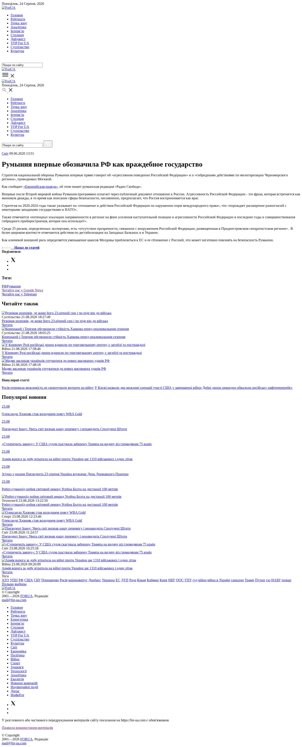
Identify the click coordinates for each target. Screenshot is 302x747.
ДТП (124, 580)
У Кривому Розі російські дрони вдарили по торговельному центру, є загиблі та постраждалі (72, 353)
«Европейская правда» (40, 186)
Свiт (5, 153)
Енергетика (19, 619)
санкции (237, 580)
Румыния (14, 286)
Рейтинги (18, 19)
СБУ (37, 580)
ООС (180, 580)
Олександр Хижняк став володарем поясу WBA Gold (42, 520)
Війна (15, 659)
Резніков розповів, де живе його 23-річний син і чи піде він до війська (55, 321)
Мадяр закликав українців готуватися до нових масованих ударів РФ (54, 369)
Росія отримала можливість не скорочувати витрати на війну (48, 388)
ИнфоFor (17, 695)
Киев (163, 580)
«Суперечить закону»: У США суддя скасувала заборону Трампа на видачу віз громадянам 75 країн (77, 552)
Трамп (249, 580)
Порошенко (50, 580)
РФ (4, 286)
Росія (63, 580)
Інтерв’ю (17, 31)
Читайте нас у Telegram (19, 294)
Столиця (17, 35)
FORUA (26, 596)
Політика (18, 655)
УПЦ (14, 580)
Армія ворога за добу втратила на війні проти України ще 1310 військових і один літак (67, 568)
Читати (7, 325)
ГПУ (188, 580)
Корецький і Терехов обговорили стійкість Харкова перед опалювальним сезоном (63, 337)
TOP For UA (20, 43)
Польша (8, 584)
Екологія (17, 679)
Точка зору (19, 23)
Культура (17, 51)
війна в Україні (218, 580)
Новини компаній (24, 683)
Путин (260, 580)
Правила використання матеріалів (27, 728)
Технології (19, 671)
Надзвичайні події (24, 687)
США (28, 580)
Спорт (15, 663)
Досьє (15, 691)
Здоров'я (17, 667)
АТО (5, 580)
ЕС (118, 580)
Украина (108, 580)
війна (202, 580)
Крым (141, 580)
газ (268, 580)
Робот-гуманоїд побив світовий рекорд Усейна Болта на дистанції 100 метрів (60, 504)
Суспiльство (20, 47)
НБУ (171, 580)
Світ (14, 647)
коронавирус (78, 580)
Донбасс (94, 580)
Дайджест (18, 39)
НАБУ (276, 580)
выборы (21, 584)
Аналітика (18, 27)
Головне (17, 15)
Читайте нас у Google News (22, 290)
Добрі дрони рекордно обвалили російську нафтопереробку (247, 388)
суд (195, 580)
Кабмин (153, 580)
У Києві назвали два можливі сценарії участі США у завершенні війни (148, 388)
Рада (132, 580)
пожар (286, 580)
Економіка (18, 651)
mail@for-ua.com (14, 600)
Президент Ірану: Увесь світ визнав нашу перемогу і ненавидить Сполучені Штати (64, 536)
